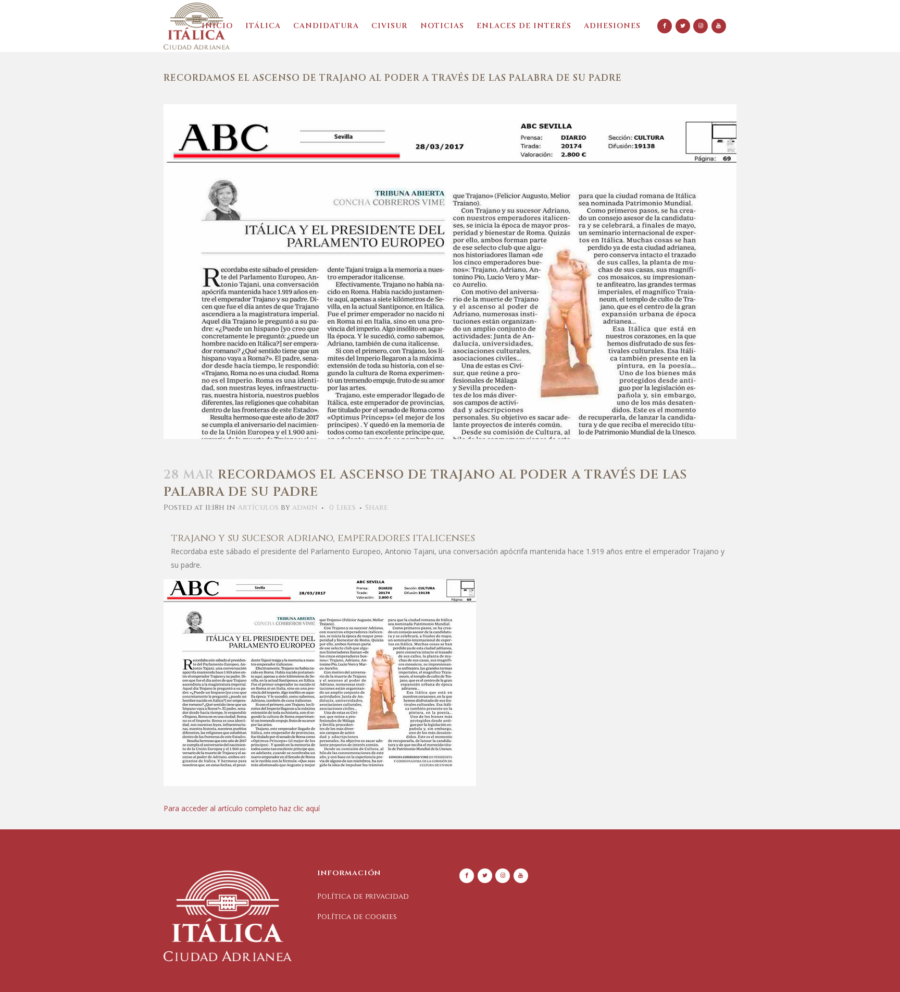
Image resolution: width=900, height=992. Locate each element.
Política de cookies (357, 917)
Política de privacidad (363, 896)
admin (305, 507)
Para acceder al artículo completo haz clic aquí (242, 808)
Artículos (258, 507)
